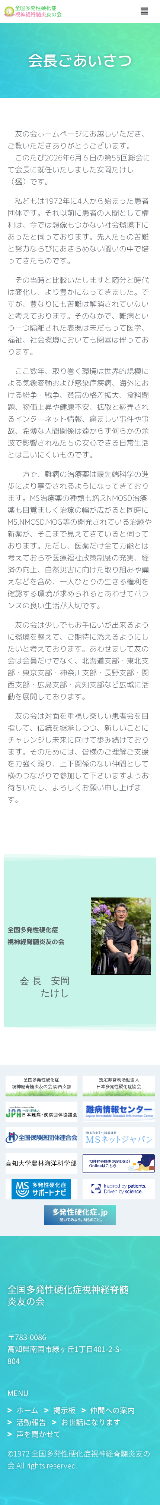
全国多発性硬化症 (36, 8)
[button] (144, 11)
